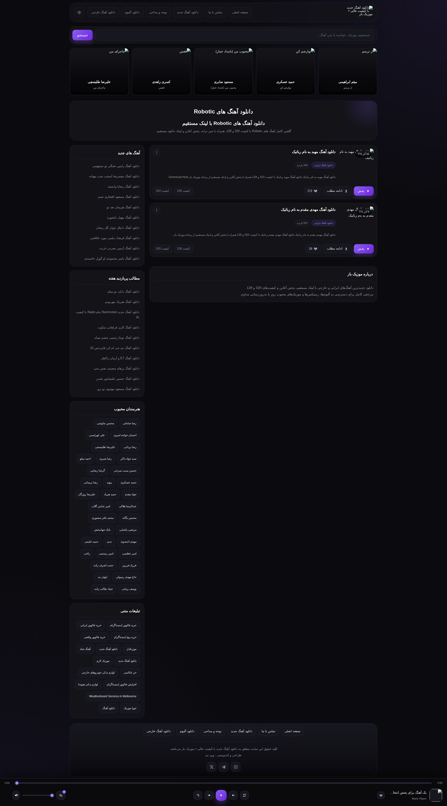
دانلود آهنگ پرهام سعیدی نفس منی (116, 368)
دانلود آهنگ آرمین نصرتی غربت (119, 248)
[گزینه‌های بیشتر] (156, 152)
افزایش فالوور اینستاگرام (121, 684)
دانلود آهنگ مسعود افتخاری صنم (118, 196)
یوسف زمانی (129, 589)
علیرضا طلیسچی (105, 447)
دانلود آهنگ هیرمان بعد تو (123, 207)
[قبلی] (209, 795)
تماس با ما (215, 12)
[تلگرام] (223, 767)
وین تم (210, 755)
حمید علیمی (91, 541)
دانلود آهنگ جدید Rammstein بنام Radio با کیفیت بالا (107, 314)
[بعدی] (233, 795)
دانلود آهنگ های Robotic (223, 111)
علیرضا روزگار (86, 494)
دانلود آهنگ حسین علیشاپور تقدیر (117, 378)
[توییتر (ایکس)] (211, 767)
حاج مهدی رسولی (126, 577)
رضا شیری (105, 458)
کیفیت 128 (183, 190)
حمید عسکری (128, 482)
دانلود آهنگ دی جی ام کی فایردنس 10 (114, 348)
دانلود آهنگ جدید (187, 12)
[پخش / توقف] (221, 795)
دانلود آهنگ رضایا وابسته (123, 186)
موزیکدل (131, 649)
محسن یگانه (129, 517)
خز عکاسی (130, 672)
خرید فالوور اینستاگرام (123, 625)
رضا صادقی (129, 423)
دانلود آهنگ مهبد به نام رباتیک (313, 152)
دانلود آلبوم (132, 12)
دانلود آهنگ (108, 708)
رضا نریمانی (91, 482)
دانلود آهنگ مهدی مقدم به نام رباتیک (308, 210)
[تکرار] (244, 795)
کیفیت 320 (162, 190)
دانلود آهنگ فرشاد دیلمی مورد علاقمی (114, 238)
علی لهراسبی (97, 435)
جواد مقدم (130, 494)
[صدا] (16, 795)
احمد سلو (85, 458)
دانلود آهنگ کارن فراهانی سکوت (118, 327)
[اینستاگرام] (235, 767)
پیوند (109, 482)
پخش (361, 191)
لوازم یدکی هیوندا (88, 684)
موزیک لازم (103, 661)
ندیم (109, 541)
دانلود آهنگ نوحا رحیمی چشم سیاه (117, 337)
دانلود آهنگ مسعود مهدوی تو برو (118, 389)
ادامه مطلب (334, 190)
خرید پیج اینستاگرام (125, 637)
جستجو (82, 35)
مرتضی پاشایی (127, 529)
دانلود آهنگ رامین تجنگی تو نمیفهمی (115, 166)
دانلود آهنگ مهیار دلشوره (123, 217)
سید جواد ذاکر (128, 458)
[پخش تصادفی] (197, 795)
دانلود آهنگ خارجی (103, 12)
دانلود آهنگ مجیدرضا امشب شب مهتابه (114, 176)
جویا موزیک (130, 708)
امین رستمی (106, 553)
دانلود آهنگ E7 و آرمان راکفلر (120, 358)
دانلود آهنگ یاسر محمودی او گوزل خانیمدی (111, 258)
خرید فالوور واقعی (94, 637)
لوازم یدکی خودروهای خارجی (98, 672)
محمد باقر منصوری (103, 517)
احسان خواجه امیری (125, 435)
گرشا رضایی (97, 470)
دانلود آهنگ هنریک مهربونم (122, 302)
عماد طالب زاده (104, 589)
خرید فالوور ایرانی (90, 625)
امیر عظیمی (129, 553)
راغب (87, 553)
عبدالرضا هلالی (127, 506)
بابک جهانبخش (102, 529)
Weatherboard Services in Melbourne (112, 696)
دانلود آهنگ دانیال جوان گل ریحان (117, 227)
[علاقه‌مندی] (381, 795)
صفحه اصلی (240, 12)
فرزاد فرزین (129, 565)
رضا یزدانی (130, 447)
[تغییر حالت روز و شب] (79, 12)
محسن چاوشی (105, 423)
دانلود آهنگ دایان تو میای (123, 291)
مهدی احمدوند (128, 541)
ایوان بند (102, 577)
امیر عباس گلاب (100, 506)
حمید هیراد (110, 494)
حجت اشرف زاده (103, 565)
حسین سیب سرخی (125, 470)
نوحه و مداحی (158, 12)
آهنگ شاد (85, 649)
